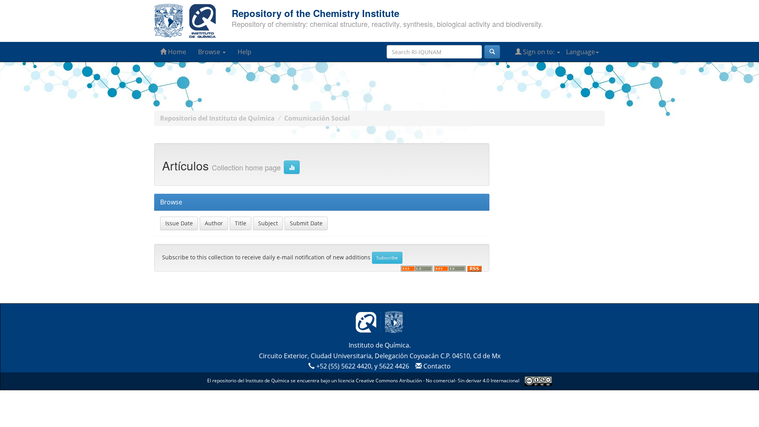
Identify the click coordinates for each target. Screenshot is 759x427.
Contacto (436, 366)
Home (176, 51)
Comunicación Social (317, 118)
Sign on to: (538, 51)
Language (580, 51)
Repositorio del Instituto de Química (217, 118)
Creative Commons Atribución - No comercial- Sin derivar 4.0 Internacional (437, 380)
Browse (210, 51)
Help (244, 51)
